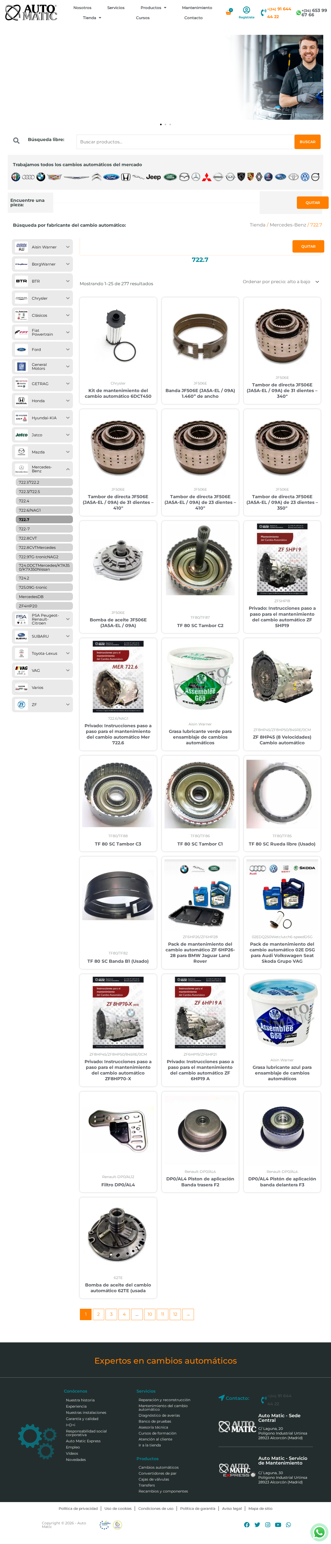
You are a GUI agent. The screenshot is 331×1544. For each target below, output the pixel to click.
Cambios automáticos (159, 1467)
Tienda (89, 17)
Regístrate (246, 17)
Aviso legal (232, 1508)
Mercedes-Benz (288, 225)
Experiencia (76, 1406)
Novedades (76, 1459)
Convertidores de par (158, 1473)
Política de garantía (197, 1508)
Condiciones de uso (156, 1508)
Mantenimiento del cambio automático (163, 1407)
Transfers (147, 1485)
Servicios (116, 7)
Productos (151, 7)
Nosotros (82, 7)
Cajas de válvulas (154, 1479)
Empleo (73, 1447)
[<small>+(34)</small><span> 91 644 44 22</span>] (263, 12)
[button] (161, 124)
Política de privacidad (78, 1508)
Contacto (193, 17)
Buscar (307, 141)
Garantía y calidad (82, 1418)
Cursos (143, 17)
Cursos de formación (157, 1433)
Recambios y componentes (163, 1491)
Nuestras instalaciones (86, 1412)
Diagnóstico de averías (159, 1415)
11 (162, 1314)
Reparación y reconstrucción (164, 1400)
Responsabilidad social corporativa (86, 1433)
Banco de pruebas (155, 1421)
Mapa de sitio (261, 1508)
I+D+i (70, 1425)
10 (150, 1314)
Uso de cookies (118, 1508)
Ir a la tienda (150, 1445)
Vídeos (72, 1453)
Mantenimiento (197, 7)
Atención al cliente (155, 1439)
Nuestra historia (80, 1400)
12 (175, 1314)
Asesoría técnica (153, 1427)
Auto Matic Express (83, 1441)
